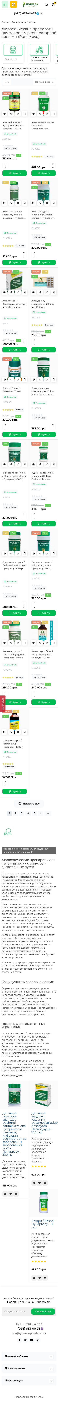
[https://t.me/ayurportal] (38, 1340)
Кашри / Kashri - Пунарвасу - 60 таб (43, 1224)
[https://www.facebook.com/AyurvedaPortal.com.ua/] (19, 1340)
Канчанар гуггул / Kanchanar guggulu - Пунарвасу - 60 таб (13, 654)
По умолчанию (43, 82)
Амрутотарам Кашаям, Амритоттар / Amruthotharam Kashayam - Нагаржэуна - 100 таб (14, 304)
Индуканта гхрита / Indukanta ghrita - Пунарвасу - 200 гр (41, 565)
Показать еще (31, 803)
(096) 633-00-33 (25, 13)
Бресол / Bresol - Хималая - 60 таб (11, 389)
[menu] (13, 4)
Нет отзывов (10, 148)
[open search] (46, 4)
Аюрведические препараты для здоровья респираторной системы (25, 850)
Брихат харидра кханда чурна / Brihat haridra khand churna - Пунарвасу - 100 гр (43, 391)
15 (6, 82)
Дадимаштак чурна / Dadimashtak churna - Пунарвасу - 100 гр (14, 565)
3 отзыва (20, 246)
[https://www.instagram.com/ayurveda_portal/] (25, 1340)
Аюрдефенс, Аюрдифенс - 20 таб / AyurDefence (42, 303)
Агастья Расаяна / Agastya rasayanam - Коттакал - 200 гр (13, 125)
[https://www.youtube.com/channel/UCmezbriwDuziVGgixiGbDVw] (31, 1340)
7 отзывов (9, 767)
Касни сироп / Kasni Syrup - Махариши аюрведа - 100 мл (42, 654)
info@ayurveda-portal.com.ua (29, 1333)
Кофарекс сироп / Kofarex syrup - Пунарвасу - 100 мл (12, 743)
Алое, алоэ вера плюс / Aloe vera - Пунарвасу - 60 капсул (43, 125)
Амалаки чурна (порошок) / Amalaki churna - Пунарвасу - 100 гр (42, 214)
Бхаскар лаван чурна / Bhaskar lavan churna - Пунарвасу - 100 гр (14, 475)
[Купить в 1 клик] (11, 114)
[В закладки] (24, 114)
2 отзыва (49, 156)
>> (47, 813)
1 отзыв (19, 410)
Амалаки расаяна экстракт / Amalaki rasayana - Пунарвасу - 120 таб (14, 214)
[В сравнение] (18, 114)
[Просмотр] (4, 114)
